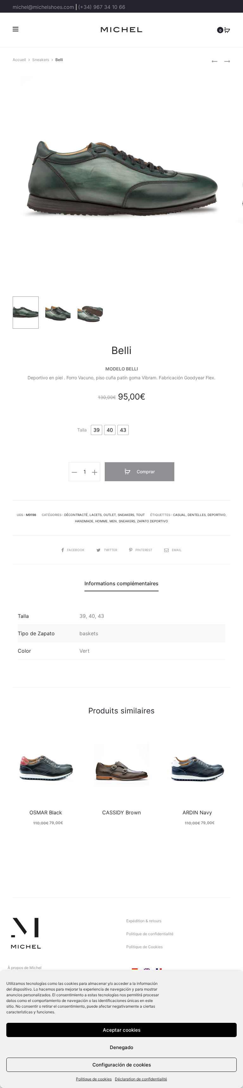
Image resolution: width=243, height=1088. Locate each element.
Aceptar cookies (121, 1030)
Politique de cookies (94, 1079)
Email (177, 550)
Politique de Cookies (144, 946)
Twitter (111, 550)
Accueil (19, 59)
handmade (84, 521)
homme (101, 521)
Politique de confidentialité (149, 933)
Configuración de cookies (121, 1065)
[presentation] (16, 768)
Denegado (121, 1047)
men (113, 521)
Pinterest (144, 550)
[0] (227, 29)
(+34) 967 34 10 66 (101, 7)
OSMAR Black (45, 812)
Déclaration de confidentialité (141, 1079)
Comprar (145, 471)
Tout (140, 515)
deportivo (217, 515)
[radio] (96, 430)
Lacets (96, 515)
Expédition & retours (143, 920)
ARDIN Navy (197, 812)
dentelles (197, 515)
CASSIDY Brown (121, 812)
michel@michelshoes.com (43, 7)
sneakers (127, 521)
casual (179, 515)
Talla (82, 430)
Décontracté (76, 515)
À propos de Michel (24, 967)
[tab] (121, 583)
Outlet (109, 515)
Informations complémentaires (121, 583)
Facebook (76, 550)
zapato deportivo (152, 521)
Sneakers (40, 59)
